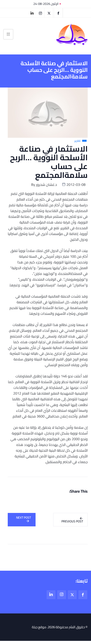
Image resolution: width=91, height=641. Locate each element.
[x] (72, 594)
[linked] (51, 594)
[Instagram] (61, 594)
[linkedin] (32, 12)
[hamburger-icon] (8, 34)
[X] (49, 12)
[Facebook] (58, 12)
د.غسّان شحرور (46, 184)
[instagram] (40, 12)
